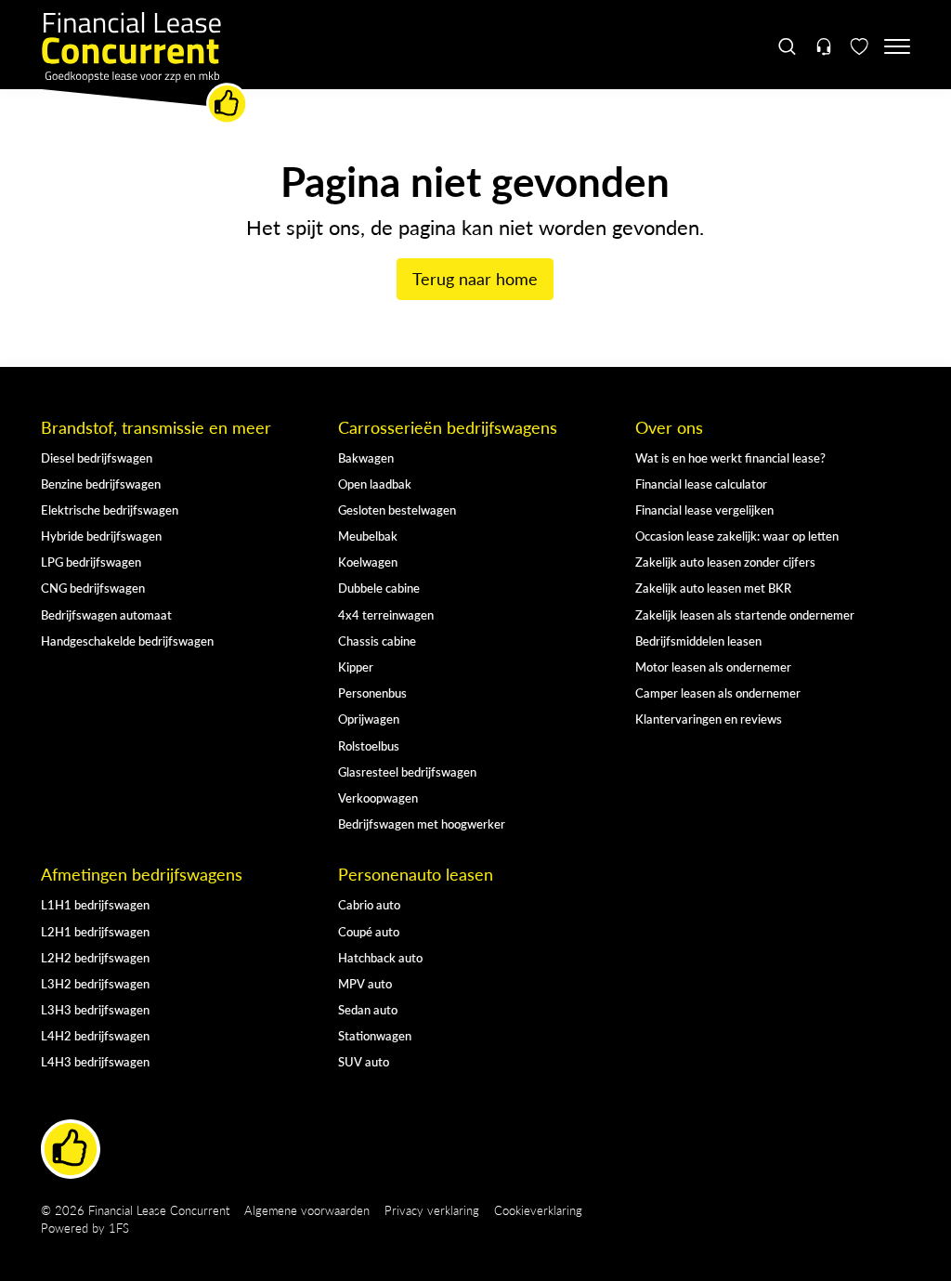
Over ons (669, 427)
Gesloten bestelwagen (397, 509)
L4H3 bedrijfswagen (95, 1061)
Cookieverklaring (538, 1210)
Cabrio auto (369, 904)
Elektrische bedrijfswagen (109, 509)
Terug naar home (475, 279)
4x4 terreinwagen (386, 614)
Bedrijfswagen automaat (106, 614)
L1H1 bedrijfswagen (95, 904)
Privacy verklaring (431, 1210)
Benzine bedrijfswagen (101, 483)
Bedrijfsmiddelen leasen (698, 640)
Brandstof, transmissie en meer (156, 427)
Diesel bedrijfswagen (96, 457)
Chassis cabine (377, 640)
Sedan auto (367, 1009)
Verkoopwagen (378, 797)
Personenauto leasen (415, 874)
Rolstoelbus (368, 745)
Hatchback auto (380, 957)
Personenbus (372, 692)
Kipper (355, 666)
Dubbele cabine (379, 587)
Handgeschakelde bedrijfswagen (127, 640)
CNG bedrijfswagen (93, 587)
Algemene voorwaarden (307, 1210)
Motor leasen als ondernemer (713, 666)
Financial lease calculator (701, 483)
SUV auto (363, 1061)
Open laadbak (374, 483)
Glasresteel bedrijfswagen (407, 771)
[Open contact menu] (823, 46)
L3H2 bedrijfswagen (95, 983)
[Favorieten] (859, 46)
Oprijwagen (368, 718)
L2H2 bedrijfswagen (95, 957)
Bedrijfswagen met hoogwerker (421, 823)
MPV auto (365, 983)
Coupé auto (368, 931)
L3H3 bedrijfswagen (95, 1009)
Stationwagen (374, 1035)
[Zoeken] (788, 46)
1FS (119, 1227)
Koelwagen (367, 561)
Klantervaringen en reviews (708, 718)
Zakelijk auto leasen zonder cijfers (725, 561)
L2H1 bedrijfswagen (95, 931)
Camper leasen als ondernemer (718, 692)
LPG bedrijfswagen (91, 561)
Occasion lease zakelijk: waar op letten (737, 535)
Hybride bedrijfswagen (101, 535)
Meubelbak (367, 535)
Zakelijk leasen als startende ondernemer (744, 614)
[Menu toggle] (897, 46)
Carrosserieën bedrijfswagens (447, 427)
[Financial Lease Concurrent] (145, 68)
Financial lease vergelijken (704, 509)
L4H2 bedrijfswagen (95, 1035)
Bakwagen (366, 457)
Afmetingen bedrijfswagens (141, 874)
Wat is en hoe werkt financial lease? (730, 457)
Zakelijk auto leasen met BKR (713, 587)
